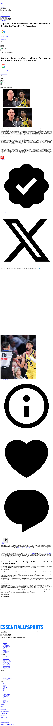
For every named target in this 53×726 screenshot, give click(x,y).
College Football (6, 694)
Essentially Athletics (7, 661)
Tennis (4, 690)
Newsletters (3, 6)
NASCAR (5, 687)
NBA (4, 20)
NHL (4, 702)
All (3, 683)
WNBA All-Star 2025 (7, 678)
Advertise (5, 643)
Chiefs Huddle (6, 663)
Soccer (4, 700)
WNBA (4, 693)
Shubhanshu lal (4, 39)
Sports (3, 14)
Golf (4, 686)
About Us (5, 641)
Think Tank (3, 7)
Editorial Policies (6, 646)
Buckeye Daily (6, 668)
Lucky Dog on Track (7, 656)
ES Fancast (5, 673)
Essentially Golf (6, 657)
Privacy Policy (6, 651)
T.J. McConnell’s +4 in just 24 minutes (34, 572)
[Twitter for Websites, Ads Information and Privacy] (26, 431)
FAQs (4, 650)
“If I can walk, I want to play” (23, 547)
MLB (4, 698)
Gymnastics (5, 696)
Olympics (5, 697)
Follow (2, 213)
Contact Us (5, 648)
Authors (4, 644)
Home (2, 20)
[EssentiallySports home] (22, 628)
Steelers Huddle (6, 666)
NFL (4, 689)
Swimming (5, 701)
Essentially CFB (6, 667)
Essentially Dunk (6, 660)
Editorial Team (6, 645)
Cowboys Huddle (6, 664)
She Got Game (6, 659)
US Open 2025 (6, 679)
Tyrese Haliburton (25, 571)
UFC (4, 692)
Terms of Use (6, 652)
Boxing (4, 685)
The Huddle (5, 662)
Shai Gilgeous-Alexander (47, 553)
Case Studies (4, 17)
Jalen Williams (32, 553)
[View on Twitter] (26, 266)
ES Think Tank (6, 672)
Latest (2, 3)
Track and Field (6, 695)
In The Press (5, 647)
